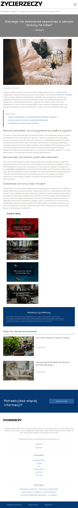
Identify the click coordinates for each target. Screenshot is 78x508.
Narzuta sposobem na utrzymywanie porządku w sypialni (32, 117)
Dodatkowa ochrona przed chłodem (23, 123)
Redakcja (39, 444)
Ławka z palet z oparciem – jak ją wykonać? (39, 492)
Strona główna (5, 11)
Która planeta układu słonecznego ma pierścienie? (22, 272)
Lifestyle (14, 11)
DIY (39, 466)
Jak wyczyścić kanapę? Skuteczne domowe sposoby (52, 363)
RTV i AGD (38, 475)
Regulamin (48, 505)
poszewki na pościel (15, 169)
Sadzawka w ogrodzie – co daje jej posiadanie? (39, 489)
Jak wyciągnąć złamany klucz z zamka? (22, 294)
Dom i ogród (39, 469)
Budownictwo (39, 460)
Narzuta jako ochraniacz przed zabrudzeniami (28, 120)
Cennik (39, 463)
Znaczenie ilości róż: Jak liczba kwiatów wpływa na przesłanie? (22, 228)
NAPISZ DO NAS (61, 401)
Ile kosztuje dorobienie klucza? (22, 250)
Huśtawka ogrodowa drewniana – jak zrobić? (38, 495)
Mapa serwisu (33, 505)
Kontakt (39, 448)
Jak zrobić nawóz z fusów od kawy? (52, 337)
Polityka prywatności (14, 505)
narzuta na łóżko (64, 95)
